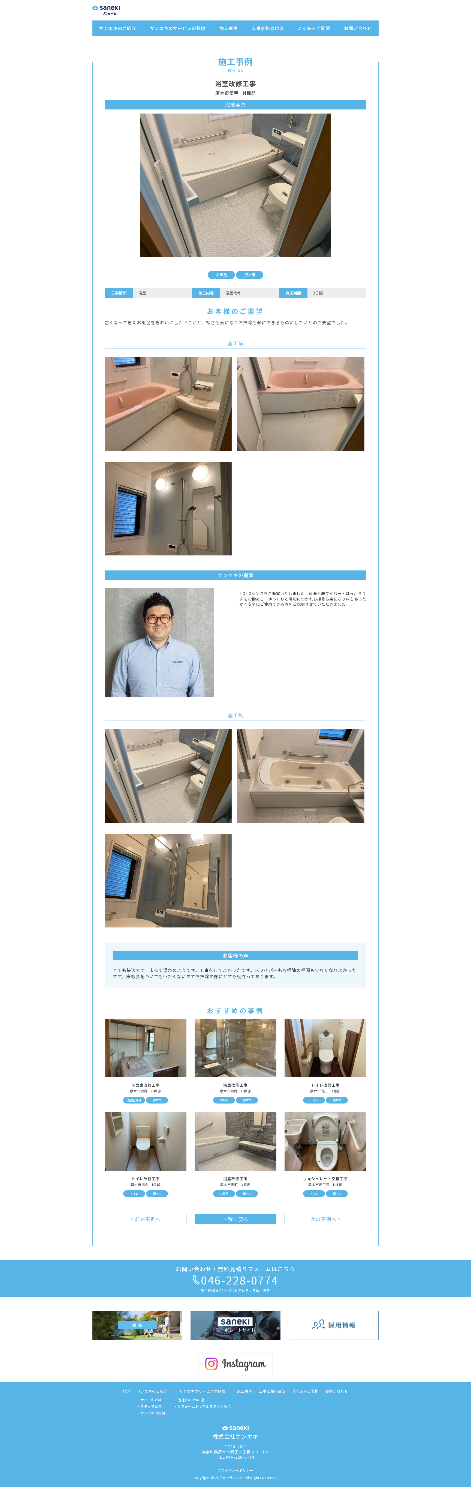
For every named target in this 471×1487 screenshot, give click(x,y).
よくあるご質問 (314, 28)
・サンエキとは (149, 1399)
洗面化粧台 (134, 1100)
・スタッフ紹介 (149, 1406)
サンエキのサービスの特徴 (178, 28)
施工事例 (228, 28)
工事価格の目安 (268, 28)
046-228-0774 (239, 1280)
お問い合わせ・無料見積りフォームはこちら (235, 1269)
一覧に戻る (236, 1219)
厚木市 (249, 274)
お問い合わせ (358, 28)
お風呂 (221, 274)
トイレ (314, 1100)
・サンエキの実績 (151, 1412)
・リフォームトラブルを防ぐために (202, 1406)
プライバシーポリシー (235, 1470)
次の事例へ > (325, 1219)
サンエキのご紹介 (117, 28)
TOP (126, 1391)
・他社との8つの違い (191, 1399)
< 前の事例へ (146, 1219)
